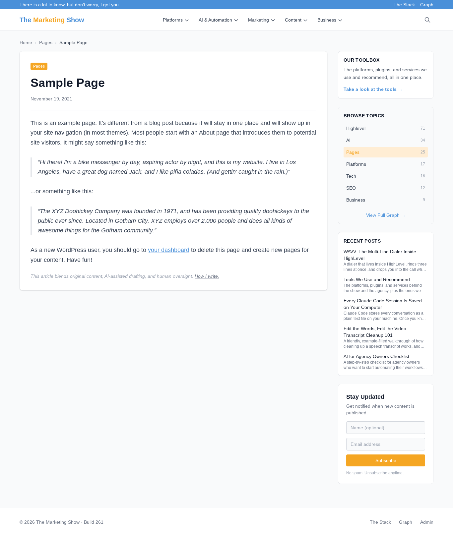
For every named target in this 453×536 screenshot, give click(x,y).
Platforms (173, 20)
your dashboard (168, 250)
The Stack (404, 4)
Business (326, 20)
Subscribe (385, 460)
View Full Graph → (386, 215)
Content (293, 20)
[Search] (427, 20)
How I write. (207, 276)
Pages (45, 42)
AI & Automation (215, 20)
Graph (426, 4)
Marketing (258, 20)
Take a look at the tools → (373, 89)
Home (26, 42)
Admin (426, 522)
